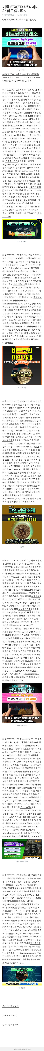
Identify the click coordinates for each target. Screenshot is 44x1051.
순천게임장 (34, 797)
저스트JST (24, 625)
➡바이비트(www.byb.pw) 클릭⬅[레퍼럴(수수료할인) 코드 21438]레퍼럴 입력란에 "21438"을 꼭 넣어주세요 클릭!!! (21, 77)
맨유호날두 (32, 443)
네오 (11, 784)
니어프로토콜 (35, 836)
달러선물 (9, 342)
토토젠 (39, 333)
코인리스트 (19, 680)
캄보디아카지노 (33, 417)
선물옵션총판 (28, 502)
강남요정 (29, 116)
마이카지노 (12, 482)
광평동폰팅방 (22, 200)
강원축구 (31, 326)
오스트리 (9, 920)
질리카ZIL (11, 434)
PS (10, 817)
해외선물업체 (27, 589)
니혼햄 (19, 755)
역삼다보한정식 (26, 891)
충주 (14, 495)
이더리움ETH (19, 284)
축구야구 (37, 791)
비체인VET (25, 602)
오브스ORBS (25, 807)
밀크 (22, 962)
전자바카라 (12, 901)
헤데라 (19, 911)
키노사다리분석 (27, 265)
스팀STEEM (23, 936)
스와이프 (30, 258)
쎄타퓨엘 (35, 596)
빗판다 (26, 103)
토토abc (27, 749)
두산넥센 (30, 408)
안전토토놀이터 (9, 1015)
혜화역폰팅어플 (12, 573)
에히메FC (9, 635)
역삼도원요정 (24, 609)
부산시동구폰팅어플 (26, 927)
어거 (33, 167)
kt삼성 (16, 830)
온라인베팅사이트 (10, 1006)
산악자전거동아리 (10, 1024)
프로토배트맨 (11, 161)
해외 (13, 138)
